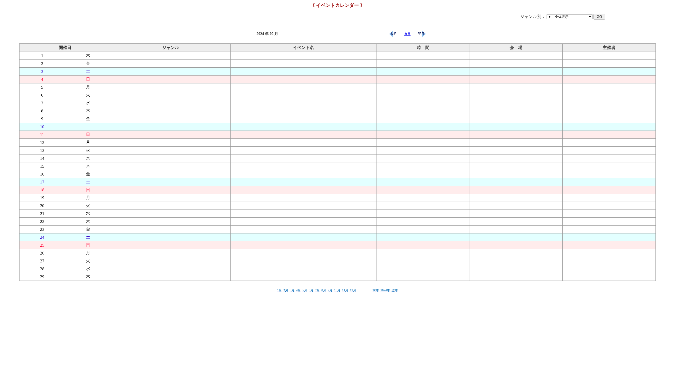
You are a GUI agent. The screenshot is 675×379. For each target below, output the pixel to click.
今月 (407, 34)
